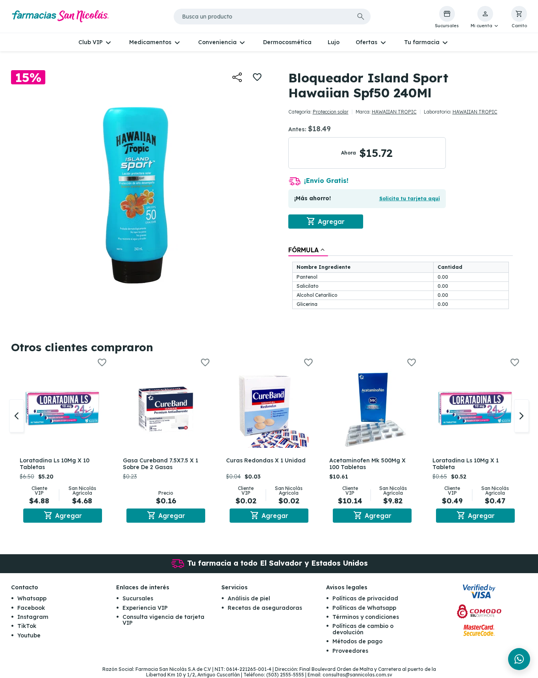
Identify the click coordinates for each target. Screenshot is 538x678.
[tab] (308, 249)
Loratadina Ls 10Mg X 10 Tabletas (54, 464)
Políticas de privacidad (365, 598)
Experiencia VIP (145, 607)
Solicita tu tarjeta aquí (409, 198)
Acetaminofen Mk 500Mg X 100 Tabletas (367, 464)
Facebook (31, 607)
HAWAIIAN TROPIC (394, 112)
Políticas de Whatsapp (364, 607)
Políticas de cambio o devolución (362, 628)
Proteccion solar (331, 112)
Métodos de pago (357, 641)
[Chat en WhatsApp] (519, 659)
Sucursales (137, 598)
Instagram (32, 616)
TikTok (26, 626)
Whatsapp (31, 598)
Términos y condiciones (365, 616)
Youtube (29, 635)
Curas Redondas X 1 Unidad (266, 460)
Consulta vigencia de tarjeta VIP (163, 619)
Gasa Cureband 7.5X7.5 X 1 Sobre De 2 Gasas (160, 464)
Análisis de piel (249, 598)
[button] (485, 17)
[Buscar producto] (361, 16)
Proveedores (350, 650)
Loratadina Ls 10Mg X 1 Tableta (465, 464)
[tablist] (400, 278)
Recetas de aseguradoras (265, 607)
